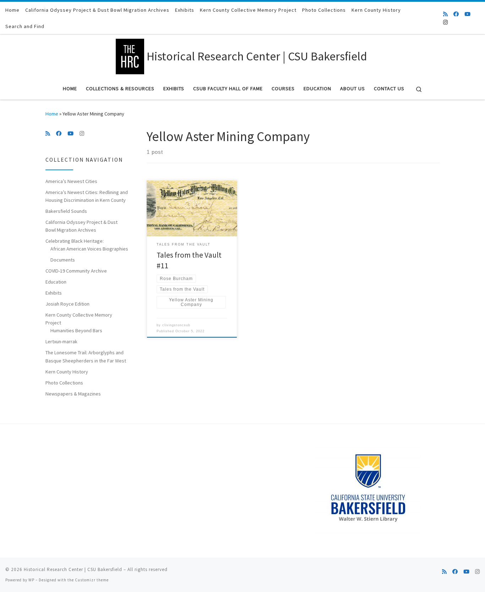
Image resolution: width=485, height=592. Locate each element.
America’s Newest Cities (71, 181)
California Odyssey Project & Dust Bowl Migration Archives (81, 226)
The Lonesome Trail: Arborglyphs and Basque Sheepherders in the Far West (85, 356)
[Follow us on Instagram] (445, 22)
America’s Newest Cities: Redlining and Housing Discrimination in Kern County (86, 196)
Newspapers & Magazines (73, 394)
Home (51, 114)
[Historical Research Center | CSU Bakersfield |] (130, 55)
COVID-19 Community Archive (76, 271)
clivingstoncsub (176, 325)
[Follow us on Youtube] (467, 14)
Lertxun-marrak (61, 341)
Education (55, 282)
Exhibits (53, 293)
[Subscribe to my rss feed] (445, 14)
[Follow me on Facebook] (456, 14)
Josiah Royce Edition (67, 304)
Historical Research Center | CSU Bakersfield (73, 569)
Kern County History (66, 371)
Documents (62, 260)
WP (31, 579)
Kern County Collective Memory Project (78, 319)
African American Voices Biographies (89, 249)
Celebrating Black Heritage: (74, 241)
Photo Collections (64, 383)
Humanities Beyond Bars (76, 330)
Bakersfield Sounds (66, 211)
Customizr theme (92, 579)
